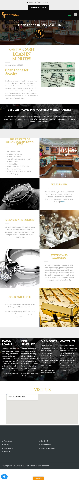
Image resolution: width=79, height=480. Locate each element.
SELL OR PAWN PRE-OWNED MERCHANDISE (39, 110)
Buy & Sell (44, 441)
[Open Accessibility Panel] (4, 476)
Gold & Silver (8, 448)
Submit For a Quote (38, 7)
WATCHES (67, 341)
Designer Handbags (48, 448)
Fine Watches (46, 445)
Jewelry (6, 445)
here (63, 202)
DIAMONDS (49, 341)
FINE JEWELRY (28, 343)
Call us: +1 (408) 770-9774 (39, 2)
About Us (7, 452)
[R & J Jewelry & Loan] (11, 15)
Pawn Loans (8, 441)
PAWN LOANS (7, 343)
